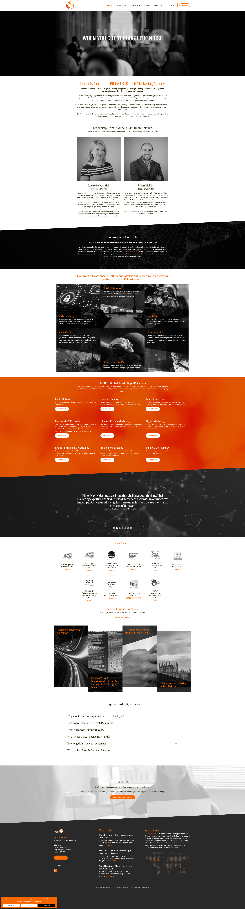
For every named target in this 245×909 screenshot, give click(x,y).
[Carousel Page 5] (125, 528)
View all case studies (122, 617)
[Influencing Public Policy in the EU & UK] (174, 661)
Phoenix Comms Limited (103, 888)
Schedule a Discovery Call (122, 797)
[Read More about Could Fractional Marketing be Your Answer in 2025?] (117, 871)
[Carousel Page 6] (128, 528)
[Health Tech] (167, 306)
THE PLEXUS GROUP (152, 834)
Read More (63, 409)
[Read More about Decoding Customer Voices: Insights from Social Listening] (117, 856)
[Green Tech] (78, 350)
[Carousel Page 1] (114, 528)
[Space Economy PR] (122, 350)
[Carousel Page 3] (120, 528)
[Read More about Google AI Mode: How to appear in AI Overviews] (117, 840)
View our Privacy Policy (122, 891)
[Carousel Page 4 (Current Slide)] (122, 528)
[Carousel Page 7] (131, 528)
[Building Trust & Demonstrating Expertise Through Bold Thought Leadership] (105, 661)
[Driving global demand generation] (71, 656)
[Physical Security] (122, 306)
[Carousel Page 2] (117, 528)
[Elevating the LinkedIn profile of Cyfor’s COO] (139, 656)
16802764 (129, 888)
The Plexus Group (130, 252)
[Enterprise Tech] (167, 350)
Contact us (60, 857)
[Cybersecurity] (78, 306)
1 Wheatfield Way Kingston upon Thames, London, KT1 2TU (62, 849)
